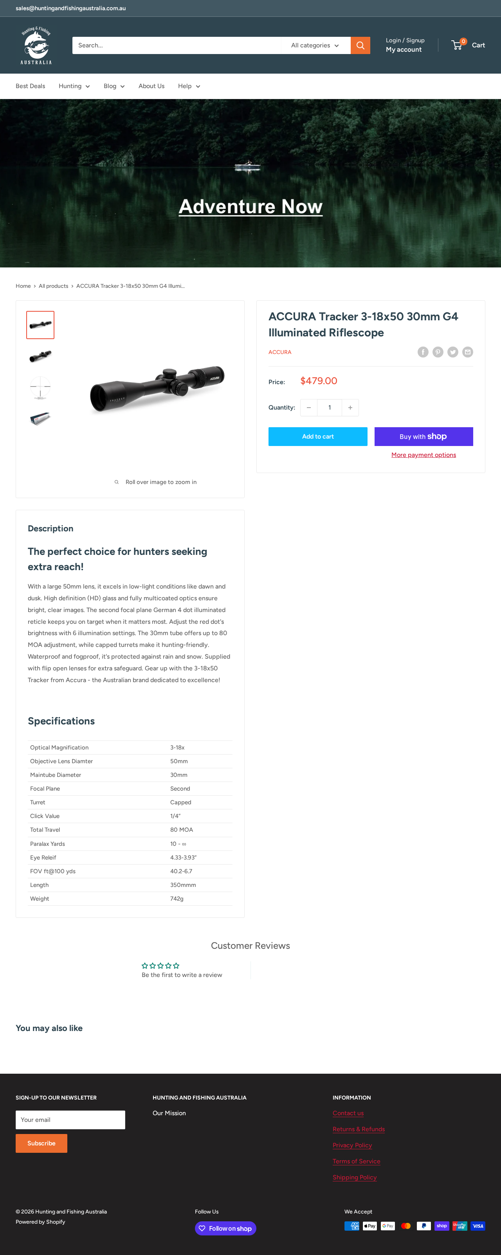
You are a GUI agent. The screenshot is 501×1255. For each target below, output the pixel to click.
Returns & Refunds (359, 1129)
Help (185, 86)
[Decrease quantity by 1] (309, 407)
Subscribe (41, 1143)
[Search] (360, 45)
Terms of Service (356, 1161)
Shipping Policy (355, 1177)
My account (404, 49)
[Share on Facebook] (423, 352)
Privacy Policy (352, 1145)
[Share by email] (467, 352)
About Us (151, 86)
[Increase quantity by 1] (350, 407)
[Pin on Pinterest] (438, 352)
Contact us (348, 1113)
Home (23, 286)
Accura (280, 352)
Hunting (70, 86)
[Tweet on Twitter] (452, 352)
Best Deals (30, 86)
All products (53, 286)
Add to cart (318, 436)
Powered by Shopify (40, 1222)
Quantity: (282, 407)
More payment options (423, 455)
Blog (110, 86)
